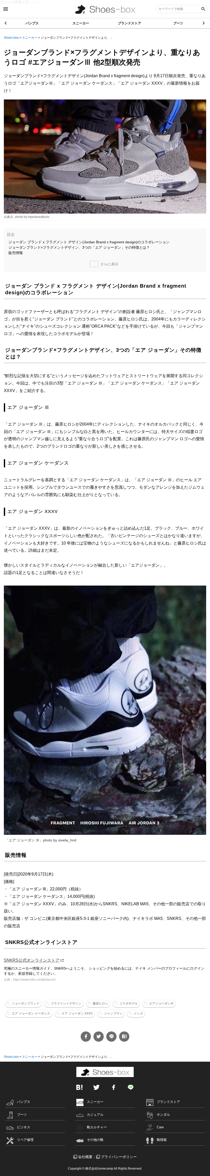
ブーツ (178, 23)
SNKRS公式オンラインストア (31, 960)
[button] (204, 23)
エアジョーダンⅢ (161, 1003)
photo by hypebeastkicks (32, 217)
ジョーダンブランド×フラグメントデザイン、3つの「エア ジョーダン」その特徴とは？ (79, 247)
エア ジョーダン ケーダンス (31, 1013)
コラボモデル (128, 1003)
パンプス (32, 23)
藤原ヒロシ (100, 1003)
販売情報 (15, 253)
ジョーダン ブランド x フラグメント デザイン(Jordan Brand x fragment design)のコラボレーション (89, 242)
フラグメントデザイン (66, 1003)
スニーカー (80, 23)
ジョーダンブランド (25, 1003)
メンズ (138, 1013)
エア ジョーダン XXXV (77, 1013)
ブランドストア (129, 23)
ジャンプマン (113, 1013)
